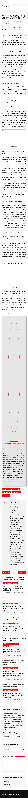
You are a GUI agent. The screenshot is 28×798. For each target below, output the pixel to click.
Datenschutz (12, 2)
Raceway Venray (14, 489)
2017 (5, 489)
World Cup (6, 495)
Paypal (16, 733)
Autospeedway (6, 23)
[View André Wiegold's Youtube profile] (15, 437)
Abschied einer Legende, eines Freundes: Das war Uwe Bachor (14, 651)
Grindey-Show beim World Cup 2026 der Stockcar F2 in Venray (13, 608)
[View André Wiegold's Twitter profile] (12, 437)
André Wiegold (6, 21)
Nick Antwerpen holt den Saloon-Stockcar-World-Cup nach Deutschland (13, 628)
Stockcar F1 (7, 492)
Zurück (7, 572)
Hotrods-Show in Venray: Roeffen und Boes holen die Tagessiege (12, 695)
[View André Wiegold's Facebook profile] (9, 437)
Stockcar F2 (17, 492)
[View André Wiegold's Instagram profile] (19, 437)
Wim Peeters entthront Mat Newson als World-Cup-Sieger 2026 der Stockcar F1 (13, 588)
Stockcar (15, 583)
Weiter (21, 572)
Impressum (5, 2)
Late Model (15, 643)
